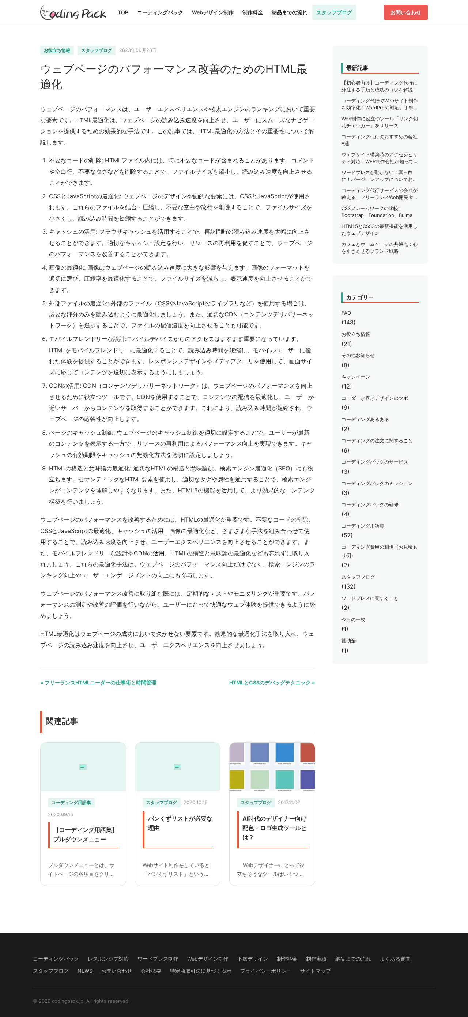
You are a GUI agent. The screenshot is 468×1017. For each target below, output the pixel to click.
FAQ (346, 313)
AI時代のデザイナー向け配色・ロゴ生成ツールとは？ (274, 828)
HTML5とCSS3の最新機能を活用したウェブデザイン (379, 229)
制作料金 (252, 12)
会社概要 (151, 971)
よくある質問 (395, 959)
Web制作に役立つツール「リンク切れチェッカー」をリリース (379, 122)
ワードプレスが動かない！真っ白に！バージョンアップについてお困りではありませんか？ (379, 176)
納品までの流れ (289, 12)
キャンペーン (355, 377)
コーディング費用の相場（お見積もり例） (379, 551)
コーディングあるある (365, 419)
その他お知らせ (358, 355)
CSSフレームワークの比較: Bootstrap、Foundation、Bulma (376, 211)
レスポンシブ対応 (108, 959)
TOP (123, 12)
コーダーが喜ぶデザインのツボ (374, 398)
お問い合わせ (405, 12)
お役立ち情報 (57, 50)
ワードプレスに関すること (370, 598)
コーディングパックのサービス (374, 462)
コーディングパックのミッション (377, 483)
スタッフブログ (334, 12)
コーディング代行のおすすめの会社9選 (379, 140)
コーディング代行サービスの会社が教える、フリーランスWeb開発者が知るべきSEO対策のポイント (379, 194)
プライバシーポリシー (265, 971)
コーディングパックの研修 (370, 504)
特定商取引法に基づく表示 (200, 971)
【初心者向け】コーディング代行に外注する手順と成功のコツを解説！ (379, 86)
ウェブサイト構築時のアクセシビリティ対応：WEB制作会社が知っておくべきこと (379, 158)
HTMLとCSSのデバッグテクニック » (272, 682)
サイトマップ (315, 971)
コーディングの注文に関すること (377, 440)
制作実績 (316, 959)
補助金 (348, 640)
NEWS (85, 971)
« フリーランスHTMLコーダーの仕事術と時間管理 (98, 682)
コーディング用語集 (71, 802)
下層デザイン (252, 959)
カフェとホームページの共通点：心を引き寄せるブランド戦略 (379, 247)
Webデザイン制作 (213, 12)
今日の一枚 (353, 619)
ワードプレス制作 (157, 959)
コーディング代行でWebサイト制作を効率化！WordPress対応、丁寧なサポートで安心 (379, 105)
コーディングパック (160, 12)
